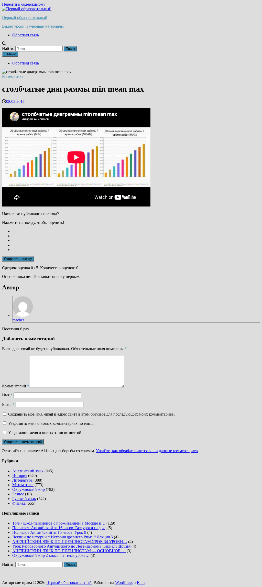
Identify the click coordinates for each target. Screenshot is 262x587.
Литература (22, 480)
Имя (7, 395)
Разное (18, 494)
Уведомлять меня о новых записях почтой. (45, 432)
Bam (141, 582)
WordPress (124, 582)
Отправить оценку (18, 259)
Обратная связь (25, 35)
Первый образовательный (24, 17)
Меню (11, 54)
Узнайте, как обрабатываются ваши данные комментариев (147, 451)
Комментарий (15, 386)
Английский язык (27, 471)
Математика (12, 76)
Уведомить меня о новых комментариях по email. (51, 423)
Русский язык (24, 498)
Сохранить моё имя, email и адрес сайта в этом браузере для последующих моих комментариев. (91, 414)
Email (8, 404)
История (19, 475)
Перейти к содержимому (23, 4)
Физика (19, 503)
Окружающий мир (28, 489)
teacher (18, 320)
